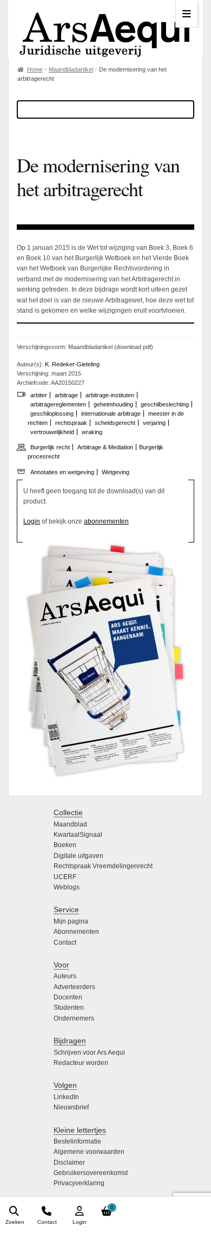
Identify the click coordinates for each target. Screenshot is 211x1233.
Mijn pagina (71, 921)
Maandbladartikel (71, 69)
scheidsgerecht (115, 422)
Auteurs (65, 976)
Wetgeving (115, 472)
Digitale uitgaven (78, 856)
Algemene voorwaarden (89, 1151)
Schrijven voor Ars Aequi (89, 1052)
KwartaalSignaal (78, 834)
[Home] (105, 29)
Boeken (65, 845)
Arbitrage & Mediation (105, 447)
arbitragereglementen (58, 404)
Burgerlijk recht (50, 447)
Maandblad (70, 824)
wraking (92, 432)
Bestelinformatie (77, 1141)
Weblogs (67, 887)
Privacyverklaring (79, 1183)
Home (35, 69)
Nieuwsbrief (71, 1107)
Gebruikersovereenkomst (91, 1173)
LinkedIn (66, 1097)
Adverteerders (74, 987)
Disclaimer (69, 1162)
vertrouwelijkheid (52, 432)
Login (31, 521)
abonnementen (106, 521)
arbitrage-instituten (109, 395)
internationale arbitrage (111, 413)
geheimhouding (113, 404)
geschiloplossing (52, 413)
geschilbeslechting (165, 404)
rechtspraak (71, 422)
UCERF (65, 877)
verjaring (154, 422)
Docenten (68, 997)
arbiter (38, 395)
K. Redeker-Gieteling (72, 364)
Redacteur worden (81, 1063)
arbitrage (66, 395)
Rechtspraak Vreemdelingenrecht (103, 866)
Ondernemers (74, 1018)
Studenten (69, 1007)
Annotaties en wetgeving (62, 472)
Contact (65, 942)
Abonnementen (76, 931)
